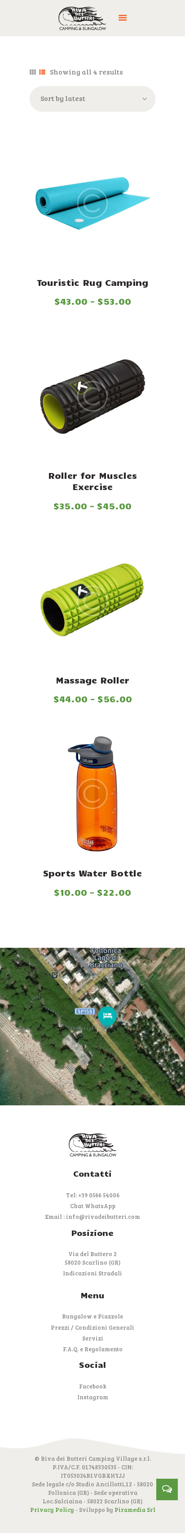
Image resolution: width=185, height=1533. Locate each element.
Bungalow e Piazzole (92, 1316)
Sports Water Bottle (92, 872)
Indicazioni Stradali (92, 1273)
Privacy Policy (52, 1510)
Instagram (92, 1397)
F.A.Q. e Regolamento (93, 1349)
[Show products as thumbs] (33, 72)
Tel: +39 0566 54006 (92, 1195)
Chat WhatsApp (92, 1206)
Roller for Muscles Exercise (92, 481)
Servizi (92, 1338)
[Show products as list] (42, 72)
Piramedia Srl (135, 1510)
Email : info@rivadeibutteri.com (92, 1217)
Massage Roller (92, 680)
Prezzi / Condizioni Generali (92, 1327)
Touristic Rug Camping (92, 282)
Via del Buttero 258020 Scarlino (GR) (92, 1258)
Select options (92, 204)
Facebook (92, 1386)
